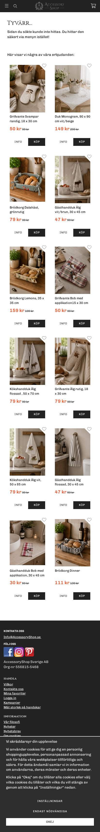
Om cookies (12, 736)
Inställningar (50, 801)
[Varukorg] (93, 5)
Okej (50, 821)
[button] (36, 142)
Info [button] (18, 141)
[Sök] (15, 6)
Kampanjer (12, 702)
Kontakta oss (14, 689)
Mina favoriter (15, 693)
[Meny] (6, 5)
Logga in (10, 698)
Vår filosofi (12, 722)
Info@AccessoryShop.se (22, 637)
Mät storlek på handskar (22, 707)
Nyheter (10, 726)
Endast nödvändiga (50, 811)
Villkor (8, 684)
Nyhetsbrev (12, 731)
